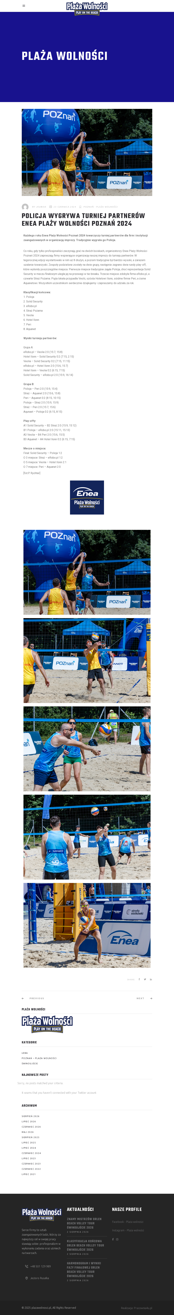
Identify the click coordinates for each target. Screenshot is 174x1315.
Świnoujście (30, 1063)
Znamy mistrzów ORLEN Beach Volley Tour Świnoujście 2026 (84, 1223)
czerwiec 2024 (31, 1153)
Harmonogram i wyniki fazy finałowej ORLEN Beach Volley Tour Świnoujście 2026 (84, 1270)
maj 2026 (28, 1132)
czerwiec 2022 (31, 1169)
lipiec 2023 (29, 1158)
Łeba (25, 1053)
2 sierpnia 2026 (78, 1232)
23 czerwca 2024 (65, 207)
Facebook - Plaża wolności (127, 1221)
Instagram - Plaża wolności (128, 1230)
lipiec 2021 (29, 1174)
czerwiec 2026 (31, 1127)
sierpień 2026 (30, 1116)
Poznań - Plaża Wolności (101, 207)
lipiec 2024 (29, 1148)
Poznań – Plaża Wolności (39, 1058)
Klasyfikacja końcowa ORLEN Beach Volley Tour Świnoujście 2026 (85, 1245)
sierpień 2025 (30, 1137)
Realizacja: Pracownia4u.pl (136, 1308)
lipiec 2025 (29, 1143)
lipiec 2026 (29, 1121)
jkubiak (41, 207)
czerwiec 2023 (31, 1164)
